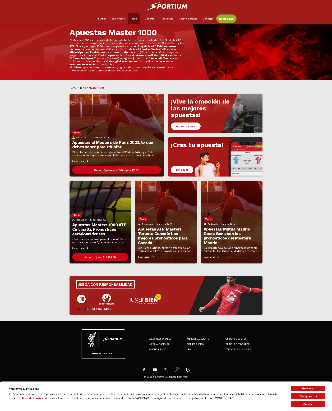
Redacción (81, 137)
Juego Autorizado (159, 344)
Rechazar (308, 388)
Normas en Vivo (157, 349)
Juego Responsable (160, 339)
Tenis (83, 87)
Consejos (208, 18)
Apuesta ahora (185, 126)
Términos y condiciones (237, 349)
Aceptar (308, 404)
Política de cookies (235, 339)
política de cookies (31, 398)
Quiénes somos (195, 344)
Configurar (306, 396)
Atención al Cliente (198, 339)
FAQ (189, 349)
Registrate (226, 18)
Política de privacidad (237, 344)
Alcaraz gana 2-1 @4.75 (100, 257)
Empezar (182, 169)
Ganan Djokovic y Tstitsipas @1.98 (116, 170)
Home (73, 87)
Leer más (78, 161)
